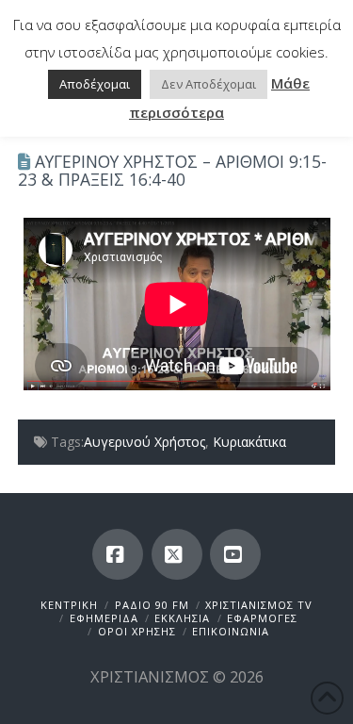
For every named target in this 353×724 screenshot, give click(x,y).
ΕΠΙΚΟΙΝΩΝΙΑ (230, 631)
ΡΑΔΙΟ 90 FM (152, 605)
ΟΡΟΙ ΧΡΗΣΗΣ (137, 631)
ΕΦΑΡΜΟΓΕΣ (262, 618)
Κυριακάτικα (249, 442)
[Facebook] (117, 554)
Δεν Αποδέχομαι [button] (208, 83)
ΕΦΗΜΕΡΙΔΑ (104, 618)
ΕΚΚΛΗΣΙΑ (182, 618)
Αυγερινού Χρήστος (144, 442)
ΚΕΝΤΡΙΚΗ (69, 605)
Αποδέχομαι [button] (94, 83)
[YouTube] (235, 554)
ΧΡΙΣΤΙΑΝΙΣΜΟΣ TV (259, 605)
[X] (177, 554)
